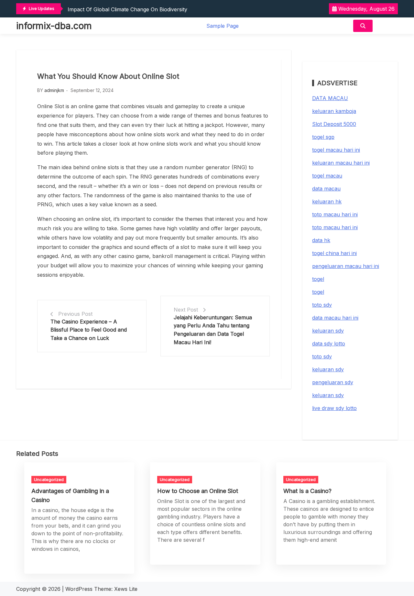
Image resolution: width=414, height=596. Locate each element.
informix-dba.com (54, 25)
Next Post (186, 309)
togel (318, 279)
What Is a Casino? (307, 491)
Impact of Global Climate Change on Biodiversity (127, 9)
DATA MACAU (330, 98)
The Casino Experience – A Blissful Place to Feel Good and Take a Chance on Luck (88, 329)
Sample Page (222, 26)
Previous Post (75, 314)
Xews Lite (125, 589)
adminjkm (54, 90)
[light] (387, 25)
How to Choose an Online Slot (197, 491)
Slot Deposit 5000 (334, 124)
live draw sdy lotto (334, 408)
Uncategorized (49, 479)
